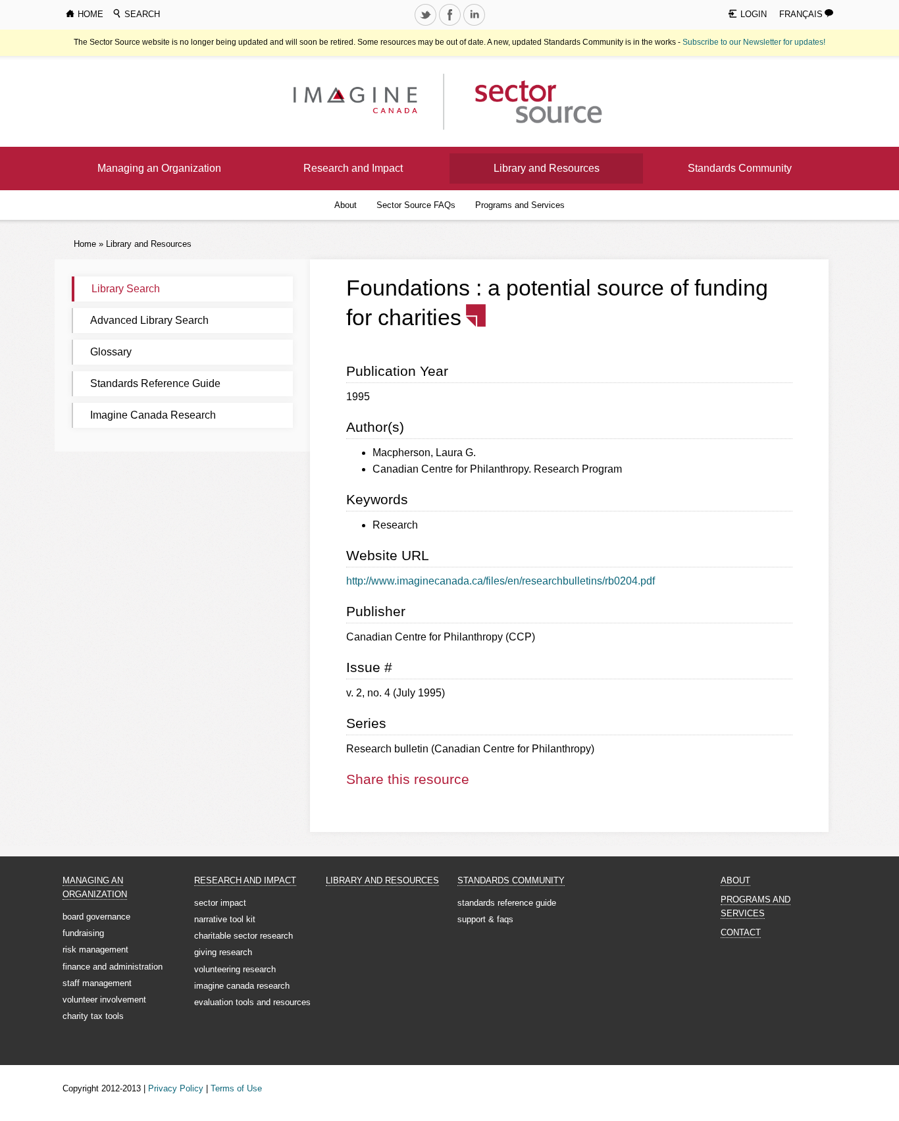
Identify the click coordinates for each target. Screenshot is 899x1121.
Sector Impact (220, 903)
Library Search (125, 288)
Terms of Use (236, 1088)
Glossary (111, 351)
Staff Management (97, 983)
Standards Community (740, 168)
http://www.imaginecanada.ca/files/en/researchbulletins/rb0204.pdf (500, 581)
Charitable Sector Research (243, 936)
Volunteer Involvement (104, 999)
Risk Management (95, 949)
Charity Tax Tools (93, 1016)
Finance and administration (113, 967)
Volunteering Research (235, 969)
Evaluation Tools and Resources (252, 1002)
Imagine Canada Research (153, 415)
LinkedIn (475, 25)
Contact (741, 932)
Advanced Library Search (149, 320)
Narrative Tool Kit (224, 919)
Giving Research (223, 952)
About (345, 205)
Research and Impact (353, 168)
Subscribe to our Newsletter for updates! (753, 42)
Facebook (451, 25)
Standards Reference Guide (155, 383)
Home (85, 244)
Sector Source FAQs (415, 205)
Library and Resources (547, 168)
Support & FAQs (485, 919)
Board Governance (96, 917)
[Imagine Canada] (528, 101)
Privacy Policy (175, 1088)
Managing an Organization (159, 168)
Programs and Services (520, 205)
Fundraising (83, 933)
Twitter (426, 25)
